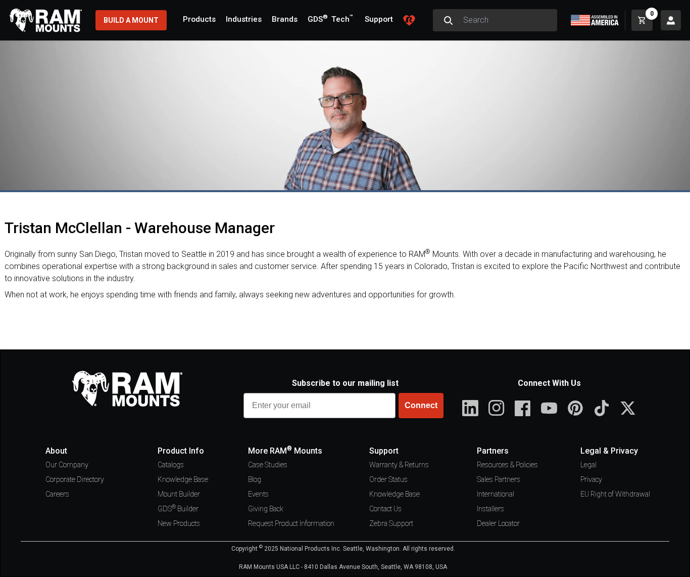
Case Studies (267, 465)
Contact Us (385, 509)
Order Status (388, 479)
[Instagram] (496, 408)
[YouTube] (549, 408)
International (495, 494)
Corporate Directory (74, 479)
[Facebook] (523, 408)
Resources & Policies (507, 465)
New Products (179, 523)
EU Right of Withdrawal (615, 494)
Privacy (591, 479)
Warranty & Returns (399, 465)
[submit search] (448, 20)
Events (258, 494)
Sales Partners (498, 479)
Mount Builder (179, 494)
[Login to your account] (671, 20)
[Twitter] (628, 408)
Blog (254, 479)
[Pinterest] (575, 408)
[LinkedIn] (470, 408)
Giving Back (265, 509)
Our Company (66, 465)
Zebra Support (391, 523)
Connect (421, 405)
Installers (490, 509)
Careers (57, 494)
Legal (588, 465)
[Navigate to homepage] (45, 20)
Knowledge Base (183, 479)
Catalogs (171, 465)
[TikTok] (602, 408)
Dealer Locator (498, 523)
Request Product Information (291, 523)
